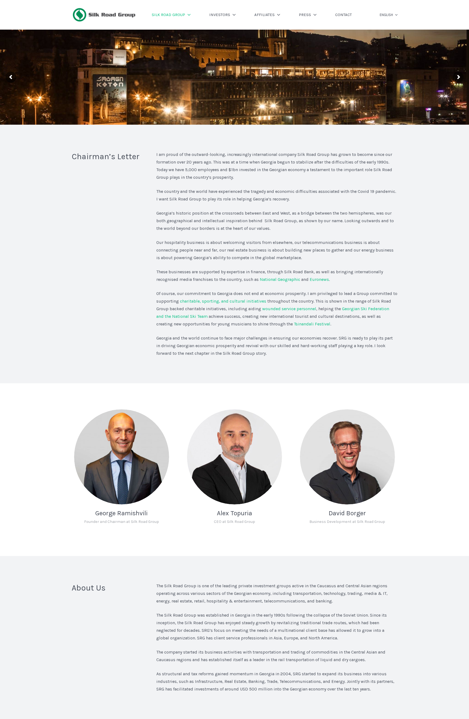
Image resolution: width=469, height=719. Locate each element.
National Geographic (280, 279)
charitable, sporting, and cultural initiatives (223, 301)
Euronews (319, 279)
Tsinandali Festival (312, 323)
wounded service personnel (289, 308)
